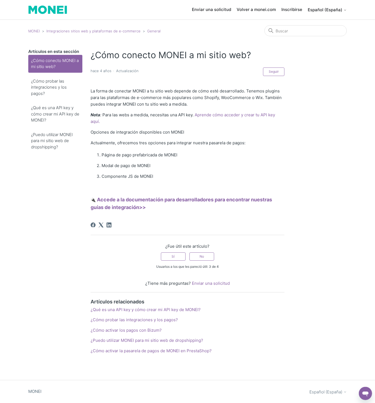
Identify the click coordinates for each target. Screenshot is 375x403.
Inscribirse (291, 9)
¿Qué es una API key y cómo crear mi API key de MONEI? (55, 114)
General (154, 31)
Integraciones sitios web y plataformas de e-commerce (93, 31)
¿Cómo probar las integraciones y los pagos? (49, 87)
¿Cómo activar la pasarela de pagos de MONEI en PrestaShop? (151, 350)
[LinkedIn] (109, 224)
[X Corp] (101, 224)
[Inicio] (47, 9)
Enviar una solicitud (211, 9)
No (202, 256)
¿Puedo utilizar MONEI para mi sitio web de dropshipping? (52, 141)
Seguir (274, 71)
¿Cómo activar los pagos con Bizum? (126, 330)
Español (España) (325, 9)
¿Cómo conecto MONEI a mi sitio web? (55, 63)
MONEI (34, 31)
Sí (173, 256)
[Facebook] (93, 224)
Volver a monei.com (256, 9)
